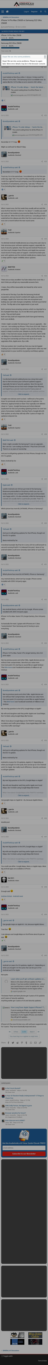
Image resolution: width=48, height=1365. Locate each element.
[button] (45, 56)
